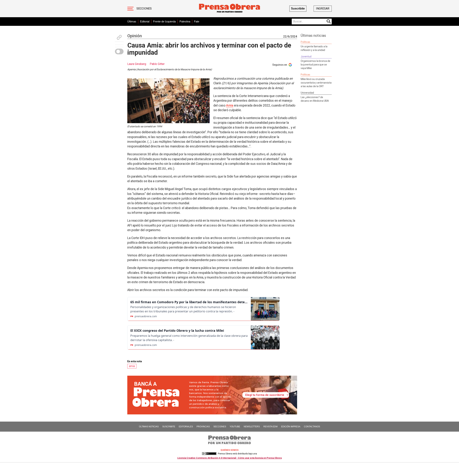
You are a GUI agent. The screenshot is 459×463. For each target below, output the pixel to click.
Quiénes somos (229, 450)
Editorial (144, 21)
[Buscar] (329, 21)
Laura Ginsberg (136, 64)
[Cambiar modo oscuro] (119, 51)
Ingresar (322, 8)
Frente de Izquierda (164, 21)
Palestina (184, 21)
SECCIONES (219, 426)
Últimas (131, 21)
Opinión (134, 35)
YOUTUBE (235, 426)
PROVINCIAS (203, 426)
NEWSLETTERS (252, 426)
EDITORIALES (186, 426)
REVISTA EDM (270, 426)
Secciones (144, 8)
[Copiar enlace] (119, 37)
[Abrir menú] (130, 8)
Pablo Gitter (157, 64)
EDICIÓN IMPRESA (290, 426)
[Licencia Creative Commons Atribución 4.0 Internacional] (209, 453)
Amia (229, 105)
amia (132, 366)
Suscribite (298, 8)
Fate (196, 21)
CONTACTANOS (312, 426)
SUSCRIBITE (168, 426)
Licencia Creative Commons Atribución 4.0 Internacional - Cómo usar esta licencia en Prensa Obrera (229, 458)
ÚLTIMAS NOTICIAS (149, 426)
